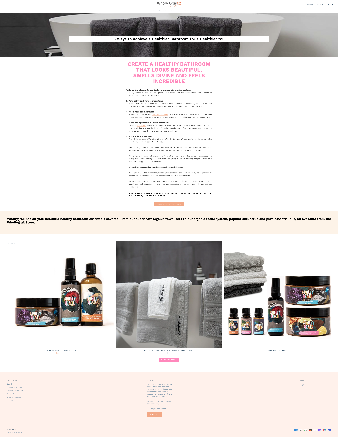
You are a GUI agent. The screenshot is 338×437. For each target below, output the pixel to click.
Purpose (174, 10)
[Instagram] (302, 384)
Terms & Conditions (14, 397)
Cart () (330, 4)
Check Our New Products (169, 204)
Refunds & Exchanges (15, 390)
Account (310, 4)
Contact (185, 10)
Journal (162, 10)
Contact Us (11, 400)
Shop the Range (169, 360)
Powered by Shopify (14, 432)
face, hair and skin (160, 114)
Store (151, 10)
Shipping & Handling (14, 387)
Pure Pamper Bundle (278, 350)
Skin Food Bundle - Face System (60, 350)
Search (320, 4)
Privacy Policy (12, 394)
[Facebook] (298, 384)
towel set (141, 125)
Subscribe (155, 414)
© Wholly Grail (13, 429)
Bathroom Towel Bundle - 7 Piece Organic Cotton (169, 350)
